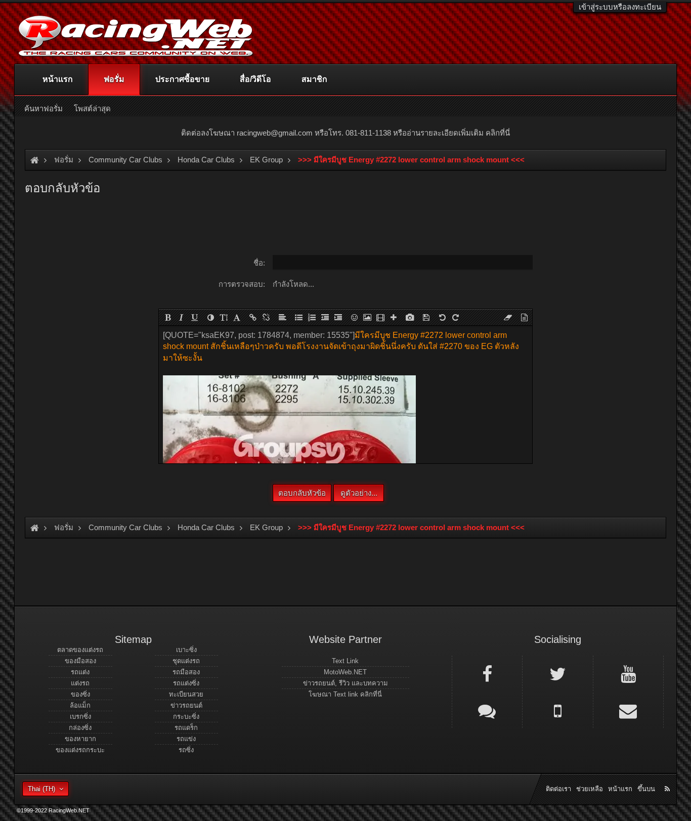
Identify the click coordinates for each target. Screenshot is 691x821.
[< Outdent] (325, 317)
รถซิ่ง (186, 750)
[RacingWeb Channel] (628, 673)
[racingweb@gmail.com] (628, 710)
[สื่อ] (380, 317)
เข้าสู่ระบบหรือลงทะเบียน (620, 7)
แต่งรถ (80, 683)
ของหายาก (80, 739)
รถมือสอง (186, 672)
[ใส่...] (393, 317)
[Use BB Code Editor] (524, 317)
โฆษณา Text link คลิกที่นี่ (345, 694)
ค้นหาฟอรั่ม (43, 108)
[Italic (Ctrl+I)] (181, 317)
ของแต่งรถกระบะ (80, 750)
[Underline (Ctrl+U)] (194, 317)
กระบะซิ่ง (186, 716)
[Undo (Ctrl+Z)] (442, 317)
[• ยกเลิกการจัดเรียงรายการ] (298, 317)
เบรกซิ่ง (80, 716)
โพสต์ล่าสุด (92, 108)
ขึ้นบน (646, 789)
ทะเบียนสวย (186, 694)
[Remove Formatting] (508, 317)
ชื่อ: (259, 262)
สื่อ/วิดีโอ (255, 79)
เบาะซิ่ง (186, 650)
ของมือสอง (80, 661)
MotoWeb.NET (345, 672)
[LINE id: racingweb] (487, 710)
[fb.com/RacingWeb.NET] (487, 673)
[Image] (367, 317)
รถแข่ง (186, 739)
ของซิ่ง (80, 694)
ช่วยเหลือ (589, 789)
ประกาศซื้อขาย (182, 79)
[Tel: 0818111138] (557, 710)
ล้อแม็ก (80, 705)
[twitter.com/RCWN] (557, 673)
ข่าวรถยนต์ (186, 705)
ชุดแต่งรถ (186, 661)
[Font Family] (237, 317)
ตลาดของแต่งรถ (80, 650)
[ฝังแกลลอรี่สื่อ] (410, 317)
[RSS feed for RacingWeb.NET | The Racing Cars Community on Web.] (668, 777)
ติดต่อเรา (558, 789)
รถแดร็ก (186, 727)
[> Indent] (338, 317)
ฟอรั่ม (114, 79)
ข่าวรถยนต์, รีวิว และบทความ (345, 683)
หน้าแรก (57, 79)
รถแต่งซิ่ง (186, 683)
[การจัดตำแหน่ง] (282, 317)
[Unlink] (266, 317)
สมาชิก (314, 79)
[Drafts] (426, 317)
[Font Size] (224, 317)
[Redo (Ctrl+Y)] (455, 317)
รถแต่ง (80, 672)
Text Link (345, 661)
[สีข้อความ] (210, 317)
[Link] (253, 317)
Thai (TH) (41, 789)
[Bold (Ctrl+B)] (168, 317)
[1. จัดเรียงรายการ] (312, 317)
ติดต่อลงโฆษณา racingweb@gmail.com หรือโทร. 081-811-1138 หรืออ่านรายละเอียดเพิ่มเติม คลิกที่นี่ (345, 132)
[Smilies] (354, 317)
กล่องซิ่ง (80, 727)
